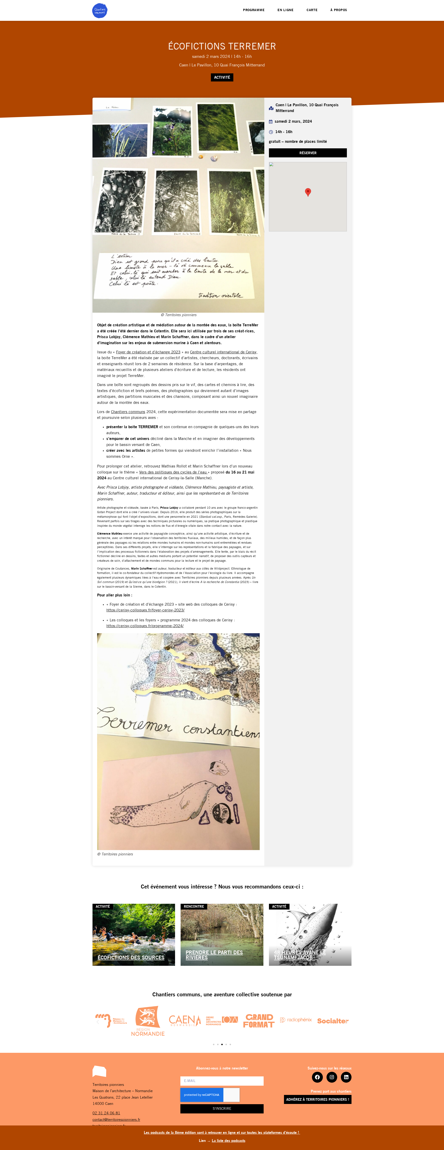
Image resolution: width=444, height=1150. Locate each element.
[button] (308, 152)
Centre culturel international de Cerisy (223, 352)
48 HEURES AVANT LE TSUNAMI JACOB (300, 955)
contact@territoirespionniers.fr (116, 1120)
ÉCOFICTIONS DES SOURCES (131, 958)
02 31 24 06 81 (106, 1113)
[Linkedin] (346, 1077)
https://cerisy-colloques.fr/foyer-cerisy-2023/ (145, 610)
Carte (312, 10)
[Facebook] (317, 1077)
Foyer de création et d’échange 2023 (148, 352)
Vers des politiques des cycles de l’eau (173, 472)
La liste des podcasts (228, 1141)
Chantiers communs (128, 412)
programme (254, 10)
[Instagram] (332, 1077)
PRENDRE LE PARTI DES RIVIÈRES (214, 955)
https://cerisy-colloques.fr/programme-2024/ (145, 626)
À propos (338, 10)
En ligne (286, 10)
